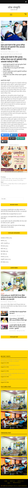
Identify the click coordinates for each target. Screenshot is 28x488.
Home (5, 481)
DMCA (8, 483)
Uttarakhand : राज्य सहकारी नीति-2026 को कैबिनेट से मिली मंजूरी (13, 217)
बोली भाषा (3, 249)
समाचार (2, 42)
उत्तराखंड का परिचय (5, 238)
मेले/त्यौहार (3, 251)
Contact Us (20, 481)
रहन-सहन (3, 254)
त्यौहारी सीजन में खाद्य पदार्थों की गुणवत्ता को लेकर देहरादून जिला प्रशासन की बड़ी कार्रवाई (13, 226)
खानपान (2, 241)
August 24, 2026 (21, 330)
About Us (12, 481)
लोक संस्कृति (14, 7)
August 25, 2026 (21, 315)
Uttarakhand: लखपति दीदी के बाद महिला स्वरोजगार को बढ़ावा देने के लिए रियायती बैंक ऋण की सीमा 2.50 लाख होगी (14, 210)
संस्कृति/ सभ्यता (4, 259)
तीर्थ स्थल (3, 246)
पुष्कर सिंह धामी (16, 54)
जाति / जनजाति (4, 243)
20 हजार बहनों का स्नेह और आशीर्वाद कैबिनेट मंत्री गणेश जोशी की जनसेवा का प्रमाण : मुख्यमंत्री (14, 222)
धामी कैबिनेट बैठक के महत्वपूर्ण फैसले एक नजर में (11, 214)
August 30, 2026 (12, 301)
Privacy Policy (17, 482)
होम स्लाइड (3, 262)
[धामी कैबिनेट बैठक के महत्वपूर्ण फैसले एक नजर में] (4, 313)
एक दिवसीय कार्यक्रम (5, 54)
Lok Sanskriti (5, 52)
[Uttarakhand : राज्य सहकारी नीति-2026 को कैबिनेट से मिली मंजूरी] (4, 320)
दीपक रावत (11, 54)
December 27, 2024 (14, 52)
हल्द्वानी (21, 54)
